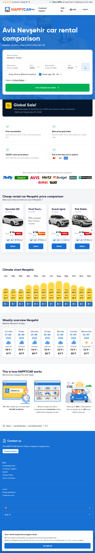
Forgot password (8, 492)
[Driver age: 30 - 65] (40, 74)
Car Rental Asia (19, 426)
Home (8, 426)
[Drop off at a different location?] (6, 74)
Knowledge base (8, 466)
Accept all (47, 545)
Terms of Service (8, 478)
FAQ (33, 9)
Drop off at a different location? (22, 74)
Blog (4, 463)
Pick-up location (12, 55)
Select (12, 246)
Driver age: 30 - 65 (50, 74)
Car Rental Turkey (35, 426)
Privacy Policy (7, 475)
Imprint (5, 472)
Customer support (42, 9)
